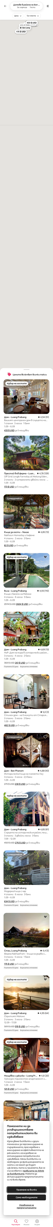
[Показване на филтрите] (48, 6)
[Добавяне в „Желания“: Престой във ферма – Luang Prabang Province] (45, 439)
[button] (9, 430)
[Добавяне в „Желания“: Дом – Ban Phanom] (45, 736)
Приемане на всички (26, 1189)
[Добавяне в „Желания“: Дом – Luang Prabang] (45, 383)
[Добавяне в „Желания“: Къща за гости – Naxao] (45, 498)
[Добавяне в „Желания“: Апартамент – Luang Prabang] (45, 1104)
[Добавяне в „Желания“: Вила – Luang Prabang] (45, 557)
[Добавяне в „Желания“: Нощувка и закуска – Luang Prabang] (45, 1041)
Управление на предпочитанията (26, 1206)
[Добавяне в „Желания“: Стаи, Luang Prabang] (45, 916)
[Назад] (5, 6)
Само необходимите (26, 1197)
